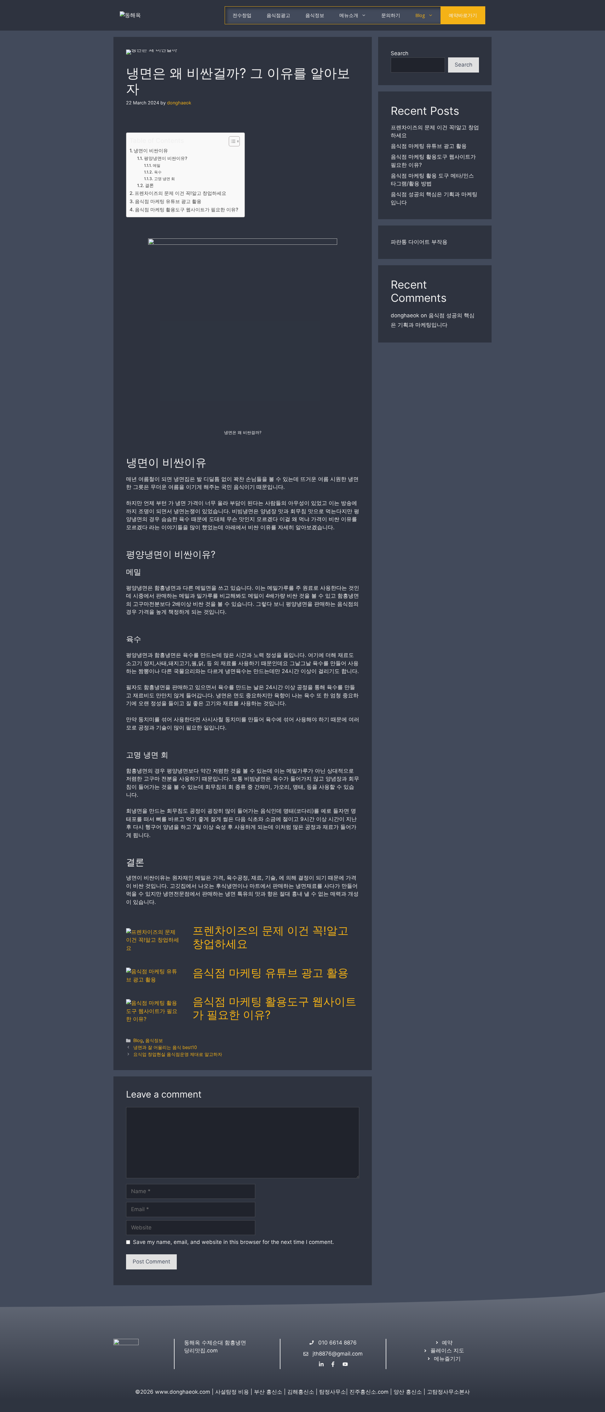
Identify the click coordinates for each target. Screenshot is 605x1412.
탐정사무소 (332, 1392)
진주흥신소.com (369, 1392)
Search (399, 53)
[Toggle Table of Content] (231, 141)
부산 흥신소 (268, 1392)
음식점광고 (278, 15)
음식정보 (314, 15)
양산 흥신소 (408, 1392)
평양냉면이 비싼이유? (165, 158)
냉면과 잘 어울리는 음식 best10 (165, 1047)
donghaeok (405, 315)
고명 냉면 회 (164, 178)
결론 (149, 185)
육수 (157, 172)
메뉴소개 (348, 15)
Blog (420, 15)
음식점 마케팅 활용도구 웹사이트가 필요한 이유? (186, 210)
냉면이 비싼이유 (151, 151)
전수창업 (242, 15)
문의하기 (390, 15)
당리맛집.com (201, 1350)
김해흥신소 (300, 1392)
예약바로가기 (463, 15)
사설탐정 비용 (232, 1392)
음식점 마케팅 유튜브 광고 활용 (168, 201)
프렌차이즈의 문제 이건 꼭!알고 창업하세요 (180, 193)
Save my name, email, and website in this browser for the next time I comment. (233, 1242)
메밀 (156, 165)
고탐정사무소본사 (448, 1392)
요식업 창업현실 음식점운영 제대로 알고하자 (177, 1054)
